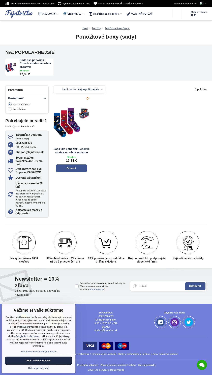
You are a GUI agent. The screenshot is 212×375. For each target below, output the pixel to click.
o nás (154, 354)
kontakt (173, 354)
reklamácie (83, 354)
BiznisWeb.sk (117, 369)
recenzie (163, 354)
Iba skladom (19, 109)
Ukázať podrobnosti (38, 368)
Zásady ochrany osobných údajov (118, 365)
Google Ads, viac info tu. (28, 336)
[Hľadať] (176, 13)
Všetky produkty (21, 104)
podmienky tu (96, 289)
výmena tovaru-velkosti (104, 354)
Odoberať (195, 286)
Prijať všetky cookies (38, 360)
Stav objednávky (147, 365)
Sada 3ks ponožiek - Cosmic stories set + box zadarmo (35, 63)
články (121, 354)
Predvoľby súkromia (87, 365)
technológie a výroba (138, 354)
